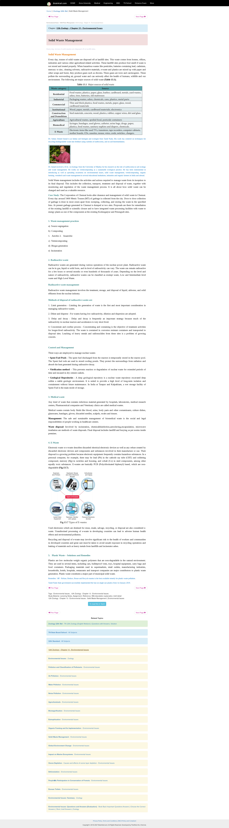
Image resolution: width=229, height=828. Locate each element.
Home (49, 11)
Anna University (85, 3)
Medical (97, 3)
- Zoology (61, 658)
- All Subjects (62, 632)
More (152, 3)
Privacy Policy (97, 821)
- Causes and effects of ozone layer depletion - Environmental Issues (81, 763)
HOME (72, 3)
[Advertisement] (167, 45)
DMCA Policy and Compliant (127, 821)
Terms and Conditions (110, 821)
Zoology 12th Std (60, 11)
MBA (118, 3)
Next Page (140, 17)
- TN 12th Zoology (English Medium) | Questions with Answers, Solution (82, 624)
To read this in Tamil (97, 604)
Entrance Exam (140, 3)
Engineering (108, 3)
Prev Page (54, 17)
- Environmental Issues (74, 667)
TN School (127, 3)
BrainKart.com (60, 3)
